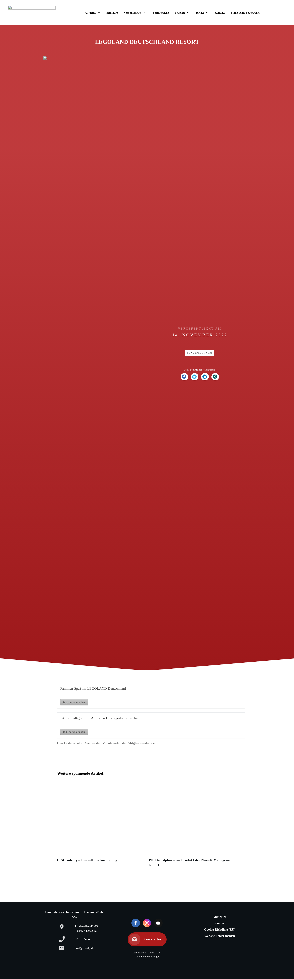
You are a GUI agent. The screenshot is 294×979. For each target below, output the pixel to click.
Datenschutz (139, 952)
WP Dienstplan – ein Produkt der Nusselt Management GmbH (192, 826)
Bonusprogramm (199, 353)
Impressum (154, 952)
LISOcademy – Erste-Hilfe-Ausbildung (101, 826)
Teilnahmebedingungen (147, 956)
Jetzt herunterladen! (74, 702)
